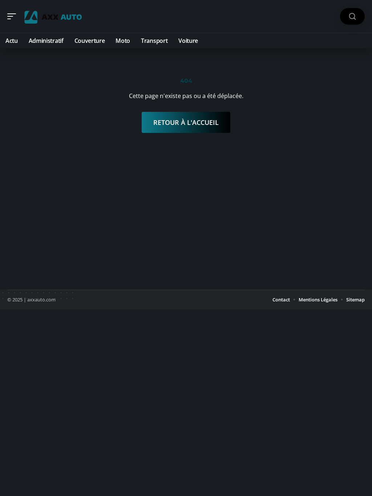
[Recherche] (352, 16)
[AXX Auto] (52, 16)
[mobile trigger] (13, 16)
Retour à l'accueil (186, 122)
